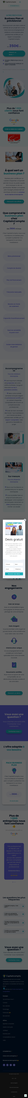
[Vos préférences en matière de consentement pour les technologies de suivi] (25, 1095)
